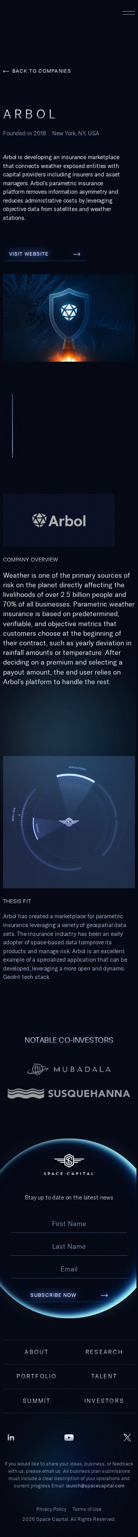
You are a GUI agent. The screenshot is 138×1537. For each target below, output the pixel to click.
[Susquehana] (69, 1094)
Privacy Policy (51, 1509)
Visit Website (44, 250)
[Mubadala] (69, 1069)
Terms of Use (87, 1509)
